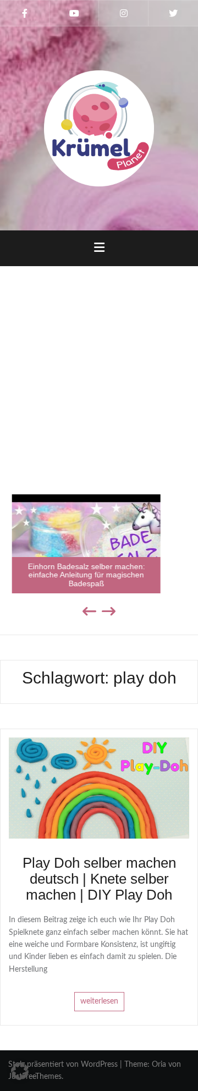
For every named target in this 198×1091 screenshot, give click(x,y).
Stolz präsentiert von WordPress (63, 1064)
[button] (20, 1071)
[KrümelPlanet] (99, 128)
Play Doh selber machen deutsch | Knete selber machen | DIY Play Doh (99, 878)
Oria (159, 1064)
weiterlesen (99, 1001)
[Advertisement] (99, 373)
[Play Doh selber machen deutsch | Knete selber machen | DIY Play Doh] (99, 788)
